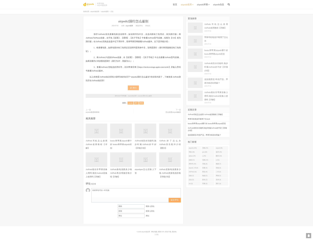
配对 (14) (219, 156)
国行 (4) (218, 183)
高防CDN (161, 232)
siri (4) (191, 183)
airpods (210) (193, 148)
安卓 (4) (218, 180)
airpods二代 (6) (193, 168)
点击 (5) (191, 180)
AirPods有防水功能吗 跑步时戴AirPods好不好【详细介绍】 (145, 144)
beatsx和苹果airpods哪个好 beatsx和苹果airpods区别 (121, 144)
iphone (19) (192, 156)
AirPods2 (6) (192, 172)
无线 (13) (205, 160)
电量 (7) (218, 164)
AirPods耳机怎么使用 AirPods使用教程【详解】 (96, 144)
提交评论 (175, 200)
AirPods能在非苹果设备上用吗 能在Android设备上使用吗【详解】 (96, 173)
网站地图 (154, 232)
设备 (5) (191, 175)
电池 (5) (204, 175)
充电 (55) (205, 148)
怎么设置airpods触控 (173, 112)
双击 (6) (204, 172)
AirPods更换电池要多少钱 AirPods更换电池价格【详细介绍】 (170, 173)
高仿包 (174, 232)
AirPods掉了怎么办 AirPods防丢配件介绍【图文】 (170, 144)
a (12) (217, 160)
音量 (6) (204, 168)
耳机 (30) (192, 152)
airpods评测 (202, 4)
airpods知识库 (88, 4)
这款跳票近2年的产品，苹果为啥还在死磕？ (204, 135)
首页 (175, 4)
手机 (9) (204, 164)
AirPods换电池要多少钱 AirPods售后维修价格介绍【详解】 (121, 173)
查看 (141, 103)
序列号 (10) (192, 164)
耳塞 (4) (204, 183)
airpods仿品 (218, 4)
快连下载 (168, 232)
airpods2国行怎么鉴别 (133, 21)
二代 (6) (218, 172)
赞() (134, 88)
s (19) (204, 156)
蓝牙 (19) (219, 152)
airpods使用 (186, 4)
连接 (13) (192, 160)
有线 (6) (218, 168)
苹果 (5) (218, 175)
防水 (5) (204, 180)
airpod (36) (219, 148)
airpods (130, 103)
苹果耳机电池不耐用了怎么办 (199, 119)
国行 (136, 103)
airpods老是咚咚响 (92, 112)
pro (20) (204, 152)
